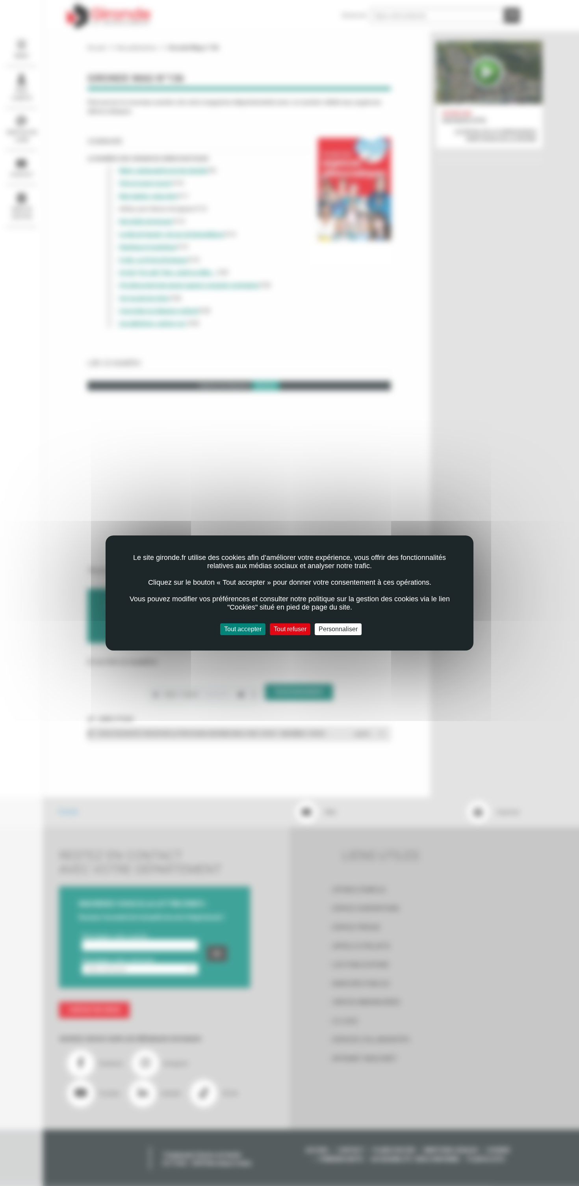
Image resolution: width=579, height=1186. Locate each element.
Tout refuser (290, 629)
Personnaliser (338, 629)
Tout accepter (243, 629)
